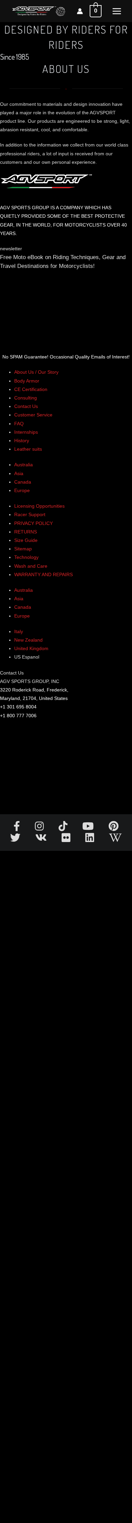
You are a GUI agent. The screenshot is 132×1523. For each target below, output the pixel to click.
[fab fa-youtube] (88, 828)
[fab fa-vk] (41, 839)
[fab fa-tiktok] (63, 828)
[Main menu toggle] (116, 11)
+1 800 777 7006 (18, 715)
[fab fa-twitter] (15, 839)
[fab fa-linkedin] (90, 839)
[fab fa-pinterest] (113, 828)
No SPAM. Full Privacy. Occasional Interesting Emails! (65, 1176)
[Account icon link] (80, 11)
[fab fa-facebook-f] (17, 828)
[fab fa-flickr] (67, 839)
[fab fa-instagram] (40, 828)
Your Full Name (16, 286)
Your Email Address (21, 314)
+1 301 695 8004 (18, 706)
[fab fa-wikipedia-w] (115, 839)
